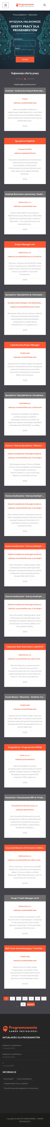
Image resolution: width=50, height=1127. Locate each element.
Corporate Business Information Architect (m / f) (25, 848)
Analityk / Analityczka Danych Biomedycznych (25, 90)
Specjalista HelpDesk (25, 141)
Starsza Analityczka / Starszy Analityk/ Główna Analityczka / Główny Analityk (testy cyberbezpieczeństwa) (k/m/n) (25, 596)
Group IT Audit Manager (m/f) (25, 898)
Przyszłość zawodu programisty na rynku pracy (21, 1088)
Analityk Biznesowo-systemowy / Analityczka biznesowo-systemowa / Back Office (25, 194)
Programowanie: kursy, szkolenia (16, 1083)
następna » (31, 1004)
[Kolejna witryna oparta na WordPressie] (25, 5)
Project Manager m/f (25, 244)
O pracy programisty (24, 1079)
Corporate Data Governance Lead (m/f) (25, 646)
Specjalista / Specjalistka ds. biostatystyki (25, 294)
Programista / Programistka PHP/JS (25, 747)
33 (23, 1004)
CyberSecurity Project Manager (25, 345)
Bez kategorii (8, 1079)
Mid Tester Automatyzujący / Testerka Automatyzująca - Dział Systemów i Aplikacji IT (25, 948)
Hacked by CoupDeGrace (12, 1045)
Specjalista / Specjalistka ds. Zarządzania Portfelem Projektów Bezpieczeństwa (25, 395)
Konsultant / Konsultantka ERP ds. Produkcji (25, 797)
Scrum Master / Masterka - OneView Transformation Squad (25, 697)
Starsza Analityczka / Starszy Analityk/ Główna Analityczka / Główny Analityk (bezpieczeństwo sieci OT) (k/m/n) (25, 496)
